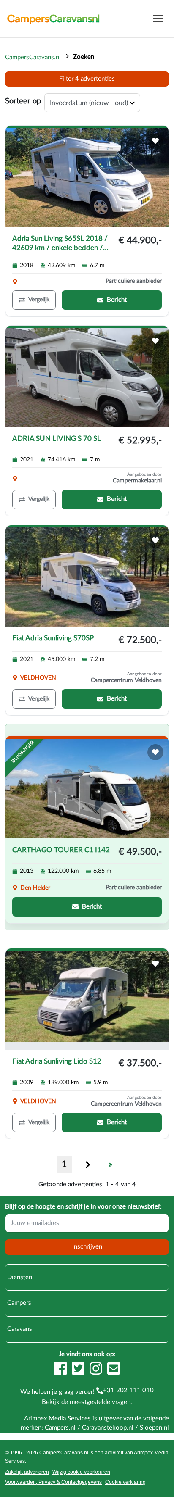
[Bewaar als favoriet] (155, 141)
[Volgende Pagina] (87, 1164)
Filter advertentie (87, 79)
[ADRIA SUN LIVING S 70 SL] (87, 377)
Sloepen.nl (154, 1428)
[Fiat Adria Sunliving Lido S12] (87, 1000)
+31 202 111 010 (128, 1390)
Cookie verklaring (125, 1482)
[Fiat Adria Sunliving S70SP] (87, 577)
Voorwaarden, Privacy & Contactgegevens (53, 1482)
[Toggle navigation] (158, 18)
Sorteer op (23, 101)
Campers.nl (60, 1428)
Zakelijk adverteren (27, 1472)
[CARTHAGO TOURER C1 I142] (87, 788)
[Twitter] (78, 1368)
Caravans (18, 1329)
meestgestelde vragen (100, 1402)
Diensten (18, 1277)
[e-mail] (113, 1368)
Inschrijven (87, 1246)
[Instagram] (96, 1368)
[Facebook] (60, 1368)
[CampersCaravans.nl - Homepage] (53, 19)
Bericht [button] (117, 300)
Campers (18, 1303)
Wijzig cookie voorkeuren (81, 1472)
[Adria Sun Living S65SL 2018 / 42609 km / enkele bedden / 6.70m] (87, 177)
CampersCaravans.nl (33, 57)
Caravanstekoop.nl (107, 1428)
